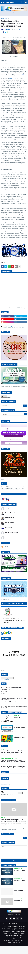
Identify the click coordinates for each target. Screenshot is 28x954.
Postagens (6, 546)
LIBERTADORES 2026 (8, 940)
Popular (4, 712)
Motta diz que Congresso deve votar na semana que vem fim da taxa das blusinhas (13, 760)
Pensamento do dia (19, 870)
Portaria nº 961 (13, 78)
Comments (12, 712)
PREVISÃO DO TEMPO (6, 689)
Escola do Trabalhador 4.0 (18, 931)
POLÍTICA (3, 693)
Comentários (6, 548)
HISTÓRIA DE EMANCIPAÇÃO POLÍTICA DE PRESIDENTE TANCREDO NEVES (13, 699)
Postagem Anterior (6, 308)
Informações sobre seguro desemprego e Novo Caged (14, 937)
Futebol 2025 (21, 933)
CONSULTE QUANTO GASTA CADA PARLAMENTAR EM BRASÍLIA (14, 929)
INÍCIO (14, 944)
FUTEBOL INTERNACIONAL (12, 935)
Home (4, 926)
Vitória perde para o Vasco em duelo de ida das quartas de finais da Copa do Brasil (13, 767)
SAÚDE (2, 696)
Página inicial (4, 18)
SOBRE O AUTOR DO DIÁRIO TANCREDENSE (11, 687)
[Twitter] (5, 32)
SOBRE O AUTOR (16, 942)
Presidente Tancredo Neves (20, 728)
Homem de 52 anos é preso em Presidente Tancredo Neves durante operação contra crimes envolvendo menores (12, 752)
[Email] (16, 266)
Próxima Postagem (21, 308)
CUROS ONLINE (7, 931)
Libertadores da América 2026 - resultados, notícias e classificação (14, 707)
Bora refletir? (18, 900)
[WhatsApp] (7, 32)
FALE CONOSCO (4, 691)
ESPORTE (3, 704)
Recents (19, 712)
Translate (6, 679)
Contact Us (15, 926)
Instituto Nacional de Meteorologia (9, 702)
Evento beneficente (19, 737)
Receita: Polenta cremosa (18, 891)
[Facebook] (3, 32)
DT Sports (17, 717)
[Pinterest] (12, 266)
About (9, 926)
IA (8, 18)
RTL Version (22, 926)
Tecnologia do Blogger (8, 326)
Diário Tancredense (7, 2)
